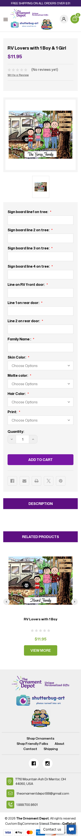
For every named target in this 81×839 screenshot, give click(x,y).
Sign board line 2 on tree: (29, 230)
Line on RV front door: (26, 284)
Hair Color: (17, 393)
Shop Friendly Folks (32, 743)
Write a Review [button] (18, 75)
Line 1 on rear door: (24, 302)
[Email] (24, 481)
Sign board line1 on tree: (28, 211)
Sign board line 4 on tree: (29, 266)
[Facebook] (12, 481)
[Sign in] (64, 19)
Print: (13, 411)
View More (40, 650)
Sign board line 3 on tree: (29, 248)
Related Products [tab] (40, 536)
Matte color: (18, 375)
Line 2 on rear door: (24, 320)
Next (74, 601)
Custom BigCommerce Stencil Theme (32, 823)
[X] (48, 481)
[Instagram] (47, 763)
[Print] (36, 481)
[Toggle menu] (5, 19)
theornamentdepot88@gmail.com (42, 793)
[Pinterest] (60, 481)
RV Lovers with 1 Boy (40, 619)
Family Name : (20, 339)
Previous (6, 601)
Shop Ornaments (40, 738)
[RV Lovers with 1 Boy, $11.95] (40, 580)
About (59, 743)
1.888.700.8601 (27, 804)
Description (41, 503)
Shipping (51, 749)
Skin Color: (17, 357)
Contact (30, 749)
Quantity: (16, 431)
